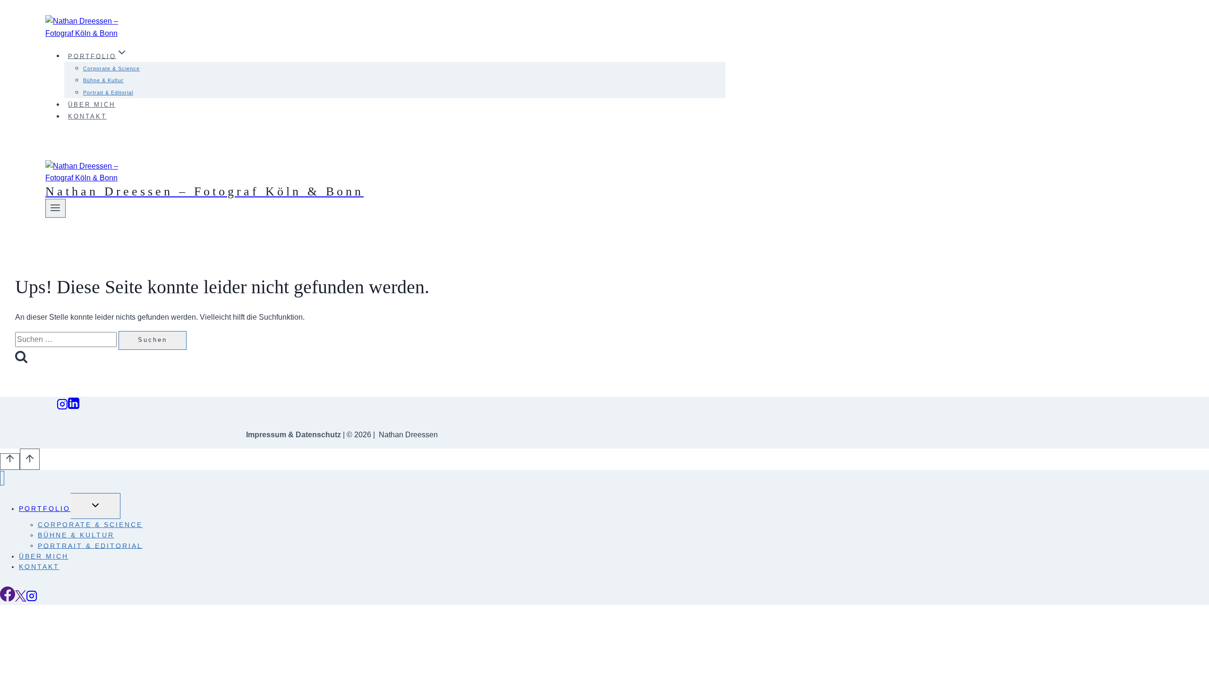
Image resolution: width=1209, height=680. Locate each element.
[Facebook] (7, 599)
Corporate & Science (111, 68)
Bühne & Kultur (103, 80)
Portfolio (44, 508)
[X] (20, 599)
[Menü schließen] (2, 478)
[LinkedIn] (73, 407)
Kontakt (87, 116)
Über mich (91, 104)
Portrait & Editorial (108, 92)
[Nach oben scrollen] (10, 461)
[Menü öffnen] (55, 208)
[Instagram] (62, 407)
